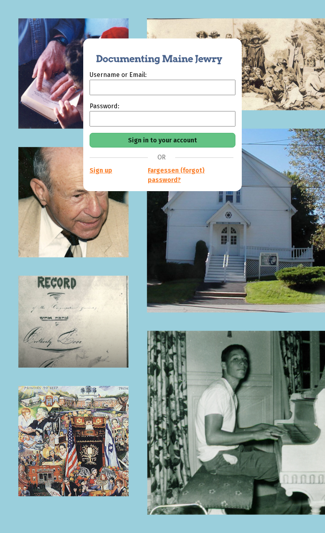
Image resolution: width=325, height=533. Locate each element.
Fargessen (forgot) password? (176, 175)
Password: (104, 106)
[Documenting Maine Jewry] (155, 54)
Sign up (101, 170)
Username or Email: (118, 75)
